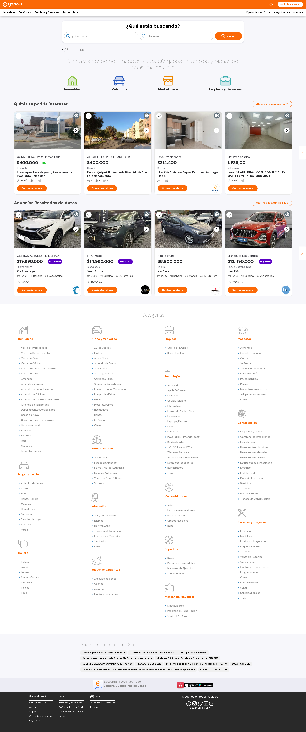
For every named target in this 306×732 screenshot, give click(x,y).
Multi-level (246, 536)
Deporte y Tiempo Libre (181, 563)
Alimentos (246, 347)
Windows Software (178, 452)
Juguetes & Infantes (105, 570)
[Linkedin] (206, 704)
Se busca (26, 514)
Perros (244, 384)
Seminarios (100, 541)
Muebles (26, 504)
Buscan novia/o (249, 373)
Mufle (97, 399)
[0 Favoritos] (18, 215)
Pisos (24, 493)
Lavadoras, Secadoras (180, 462)
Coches (98, 583)
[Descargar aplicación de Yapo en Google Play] (206, 685)
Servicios (245, 483)
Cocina (25, 488)
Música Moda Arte (177, 496)
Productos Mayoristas (253, 541)
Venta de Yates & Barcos (108, 478)
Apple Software (176, 390)
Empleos (171, 339)
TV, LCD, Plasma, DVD (179, 447)
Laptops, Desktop (177, 421)
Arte (170, 505)
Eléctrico (245, 467)
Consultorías (247, 562)
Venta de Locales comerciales (38, 368)
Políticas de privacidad (71, 707)
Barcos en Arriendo (105, 462)
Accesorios (100, 368)
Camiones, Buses (104, 378)
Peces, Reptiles (249, 378)
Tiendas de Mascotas (253, 368)
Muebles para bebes (106, 594)
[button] (75, 130)
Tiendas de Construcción (255, 498)
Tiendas (94, 707)
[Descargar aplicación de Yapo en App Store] (191, 685)
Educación (98, 506)
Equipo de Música (104, 394)
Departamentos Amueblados (38, 409)
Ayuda (32, 707)
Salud (243, 587)
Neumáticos (101, 409)
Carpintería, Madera (251, 431)
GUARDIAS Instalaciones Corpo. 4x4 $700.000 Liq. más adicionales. (168, 652)
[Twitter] (200, 704)
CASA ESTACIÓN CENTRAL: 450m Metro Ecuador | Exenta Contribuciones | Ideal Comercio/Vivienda (138, 669)
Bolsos (25, 562)
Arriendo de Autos (105, 363)
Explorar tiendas (254, 12)
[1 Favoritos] (89, 215)
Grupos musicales (177, 520)
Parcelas (26, 435)
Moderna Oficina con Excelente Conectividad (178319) (187, 658)
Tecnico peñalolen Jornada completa (103, 652)
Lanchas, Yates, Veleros (107, 473)
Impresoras (173, 416)
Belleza (23, 553)
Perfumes (26, 582)
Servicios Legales (250, 592)
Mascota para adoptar (253, 389)
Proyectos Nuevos (31, 451)
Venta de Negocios (251, 556)
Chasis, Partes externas (108, 384)
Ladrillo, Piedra (248, 473)
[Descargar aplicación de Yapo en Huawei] (180, 685)
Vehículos (25, 12)
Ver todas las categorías (102, 702)
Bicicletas (172, 558)
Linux (170, 426)
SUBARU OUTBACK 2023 (213, 669)
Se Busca (99, 420)
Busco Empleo (175, 353)
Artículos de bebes (105, 578)
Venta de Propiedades (34, 347)
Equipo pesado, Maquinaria (110, 389)
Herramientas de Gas (252, 457)
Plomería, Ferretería (251, 478)
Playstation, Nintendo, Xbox (183, 436)
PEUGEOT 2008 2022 (149, 663)
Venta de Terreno (31, 373)
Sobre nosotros (37, 702)
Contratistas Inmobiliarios (255, 436)
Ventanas (26, 524)
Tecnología (172, 376)
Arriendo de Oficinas (33, 394)
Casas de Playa (30, 415)
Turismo (245, 598)
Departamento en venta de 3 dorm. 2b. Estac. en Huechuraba (117, 658)
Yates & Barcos (102, 448)
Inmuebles (9, 12)
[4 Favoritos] (89, 116)
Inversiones (246, 531)
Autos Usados (102, 347)
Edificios (26, 430)
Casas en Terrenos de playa (37, 420)
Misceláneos (247, 442)
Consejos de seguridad (274, 12)
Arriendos (27, 378)
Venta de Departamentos (36, 353)
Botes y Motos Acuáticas (109, 467)
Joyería (25, 567)
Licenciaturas (102, 525)
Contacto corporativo (41, 716)
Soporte (33, 711)
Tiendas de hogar (31, 519)
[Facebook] (189, 704)
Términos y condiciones (71, 702)
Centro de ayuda (295, 12)
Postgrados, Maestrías (107, 536)
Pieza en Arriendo (31, 425)
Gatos (244, 358)
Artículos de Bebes (32, 483)
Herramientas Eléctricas (254, 447)
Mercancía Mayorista (180, 597)
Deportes (171, 549)
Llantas (98, 415)
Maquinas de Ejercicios (180, 568)
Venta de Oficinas (31, 363)
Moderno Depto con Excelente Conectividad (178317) (196, 663)
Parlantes (172, 431)
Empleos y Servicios (47, 12)
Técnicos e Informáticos (108, 531)
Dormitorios (28, 509)
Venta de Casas (30, 358)
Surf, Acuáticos (176, 573)
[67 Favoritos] (159, 116)
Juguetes (99, 589)
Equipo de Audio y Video (181, 411)
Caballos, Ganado (250, 353)
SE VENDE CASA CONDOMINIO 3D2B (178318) (107, 663)
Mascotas (245, 339)
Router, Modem (176, 442)
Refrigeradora (175, 467)
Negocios (26, 446)
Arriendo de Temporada (35, 404)
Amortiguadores (103, 373)
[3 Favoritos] (18, 116)
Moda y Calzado (30, 577)
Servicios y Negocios (252, 522)
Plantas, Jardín (29, 498)
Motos (98, 353)
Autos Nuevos (102, 358)
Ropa (24, 592)
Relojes (25, 587)
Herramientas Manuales (254, 452)
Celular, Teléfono (177, 400)
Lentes (25, 572)
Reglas (62, 716)
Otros (24, 529)
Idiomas (98, 520)
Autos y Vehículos (104, 339)
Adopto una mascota (253, 394)
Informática (174, 406)
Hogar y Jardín (28, 474)
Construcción (247, 423)
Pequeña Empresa (250, 546)
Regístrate (34, 720)
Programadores (249, 572)
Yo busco (99, 483)
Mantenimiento (249, 493)
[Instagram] (194, 704)
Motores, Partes (103, 404)
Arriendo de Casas (32, 384)
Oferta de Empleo (177, 347)
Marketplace (70, 12)
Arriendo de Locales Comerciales (40, 399)
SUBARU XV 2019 (241, 663)
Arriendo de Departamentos (37, 389)
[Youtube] (212, 704)
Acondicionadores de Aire (182, 457)
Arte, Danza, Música (105, 515)
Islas (23, 440)
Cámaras (172, 395)
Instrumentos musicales (181, 510)
